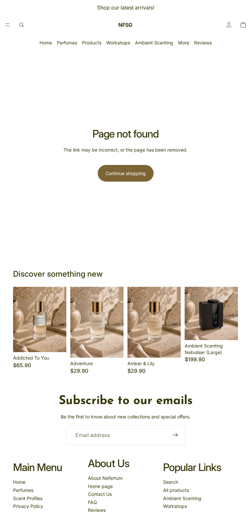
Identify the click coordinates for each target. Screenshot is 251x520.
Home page (100, 486)
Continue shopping (126, 173)
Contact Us (100, 494)
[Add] (228, 330)
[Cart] (243, 25)
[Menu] (7, 24)
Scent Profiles (27, 498)
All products (176, 490)
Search (170, 482)
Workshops (118, 42)
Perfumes (67, 42)
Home (46, 42)
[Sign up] (175, 435)
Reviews (203, 42)
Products (91, 42)
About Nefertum (105, 478)
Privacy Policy (28, 506)
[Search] (21, 25)
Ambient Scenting (154, 42)
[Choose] (56, 342)
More (183, 42)
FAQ (92, 502)
